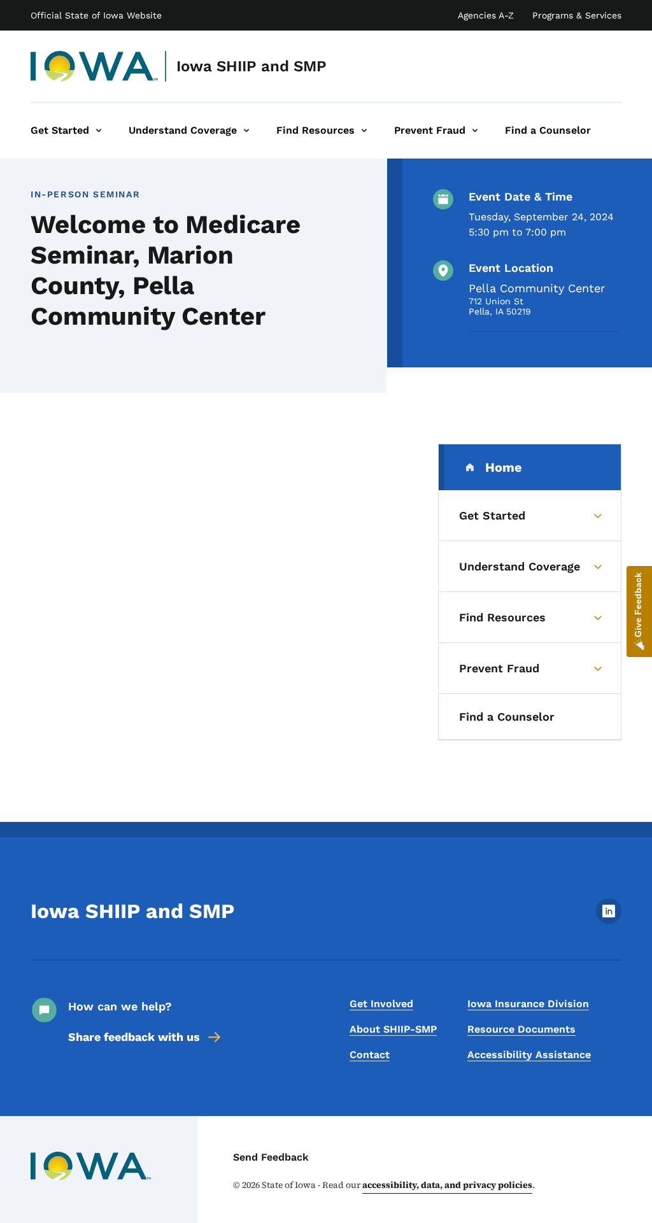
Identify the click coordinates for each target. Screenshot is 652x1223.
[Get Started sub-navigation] (98, 131)
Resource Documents (521, 1029)
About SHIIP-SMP (393, 1029)
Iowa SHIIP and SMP (251, 66)
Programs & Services (576, 15)
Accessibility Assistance (529, 1055)
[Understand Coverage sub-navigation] (246, 131)
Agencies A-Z (486, 15)
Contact (370, 1055)
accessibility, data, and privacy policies (447, 1184)
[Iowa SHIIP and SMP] (95, 66)
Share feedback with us (134, 1036)
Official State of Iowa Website (96, 15)
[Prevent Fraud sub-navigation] (475, 131)
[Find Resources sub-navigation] (364, 131)
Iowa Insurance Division (528, 1004)
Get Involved (381, 1004)
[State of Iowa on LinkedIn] (608, 920)
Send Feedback (271, 1157)
